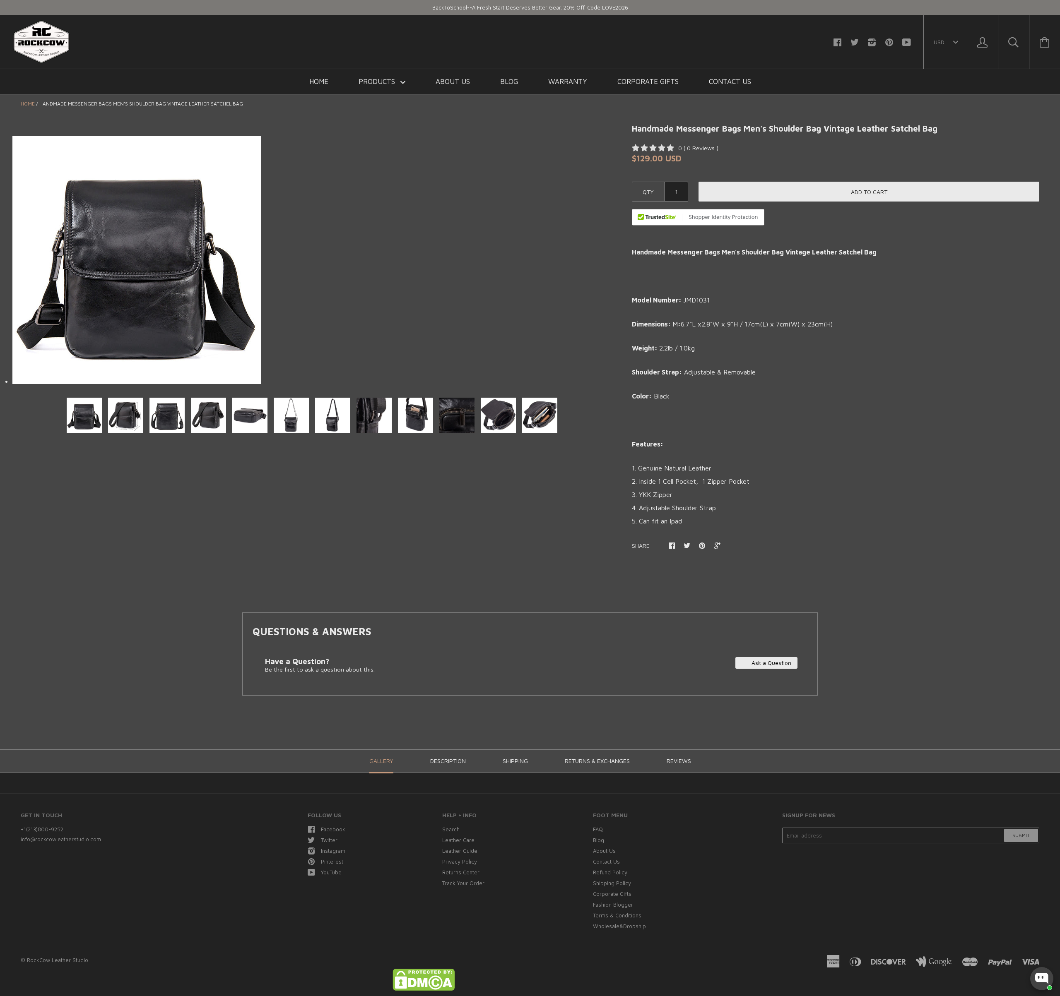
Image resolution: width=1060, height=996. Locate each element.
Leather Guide (459, 850)
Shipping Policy (612, 883)
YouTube (331, 872)
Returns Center (460, 872)
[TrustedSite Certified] (698, 217)
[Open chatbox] (1041, 978)
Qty (648, 191)
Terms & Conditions (617, 915)
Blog (509, 81)
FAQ (598, 829)
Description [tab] (448, 760)
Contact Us (730, 81)
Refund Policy (610, 872)
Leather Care (458, 840)
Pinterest (332, 861)
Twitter (329, 840)
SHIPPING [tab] (515, 760)
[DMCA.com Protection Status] (424, 988)
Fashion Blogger (613, 904)
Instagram (333, 850)
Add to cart (869, 191)
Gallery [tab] (381, 760)
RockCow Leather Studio (57, 960)
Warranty (567, 81)
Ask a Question (770, 662)
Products (378, 81)
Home (318, 81)
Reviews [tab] (679, 760)
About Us (453, 81)
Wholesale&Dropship (619, 926)
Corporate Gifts (648, 81)
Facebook (333, 829)
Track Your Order (463, 883)
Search (451, 829)
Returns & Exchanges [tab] (597, 760)
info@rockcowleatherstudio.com (61, 839)
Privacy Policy (459, 861)
